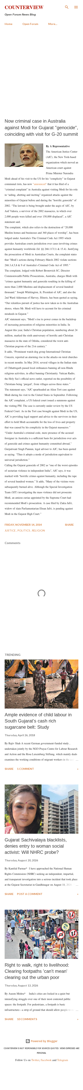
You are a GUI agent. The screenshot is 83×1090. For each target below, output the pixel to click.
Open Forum (30, 23)
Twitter (35, 1060)
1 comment (25, 768)
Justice (10, 530)
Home (8, 23)
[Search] (66, 7)
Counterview (24, 7)
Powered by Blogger (44, 1041)
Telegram (62, 1060)
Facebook (46, 1060)
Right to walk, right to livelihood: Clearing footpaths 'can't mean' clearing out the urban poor (37, 971)
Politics (24, 530)
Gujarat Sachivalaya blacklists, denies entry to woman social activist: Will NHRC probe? (36, 846)
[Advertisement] (41, 72)
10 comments (27, 1019)
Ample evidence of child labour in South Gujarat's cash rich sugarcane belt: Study (38, 721)
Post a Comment (29, 894)
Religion (38, 530)
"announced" (40, 184)
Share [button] (69, 524)
